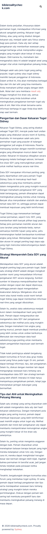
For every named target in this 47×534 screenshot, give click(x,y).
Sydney (18, 529)
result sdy (36, 91)
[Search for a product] (41, 6)
